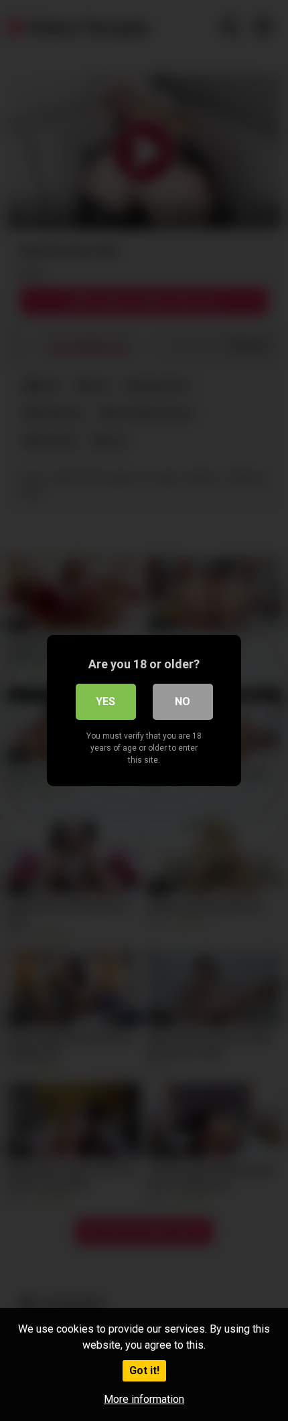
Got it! (144, 1370)
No (182, 701)
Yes (105, 701)
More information (144, 1399)
